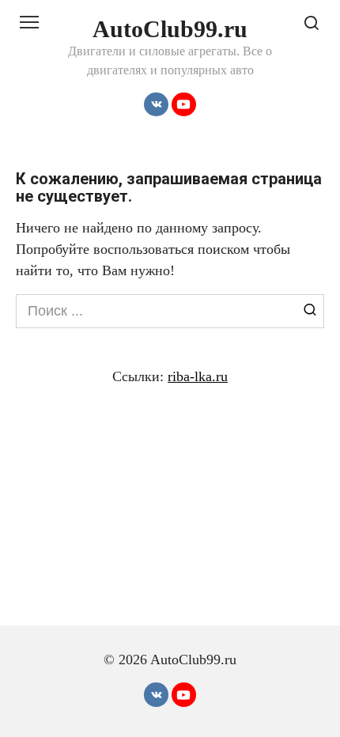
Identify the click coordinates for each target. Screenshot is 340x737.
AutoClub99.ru (170, 29)
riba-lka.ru (198, 376)
